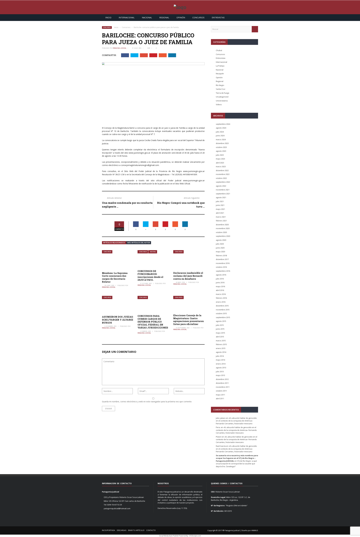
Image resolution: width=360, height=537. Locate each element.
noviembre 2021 (223, 189)
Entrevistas (218, 17)
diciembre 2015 (222, 305)
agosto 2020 (221, 240)
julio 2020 (220, 244)
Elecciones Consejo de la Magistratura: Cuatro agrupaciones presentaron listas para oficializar (188, 320)
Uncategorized (222, 96)
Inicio (108, 17)
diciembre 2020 (222, 224)
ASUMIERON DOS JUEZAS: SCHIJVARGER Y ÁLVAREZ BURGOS (117, 319)
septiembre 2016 (223, 271)
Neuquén (220, 73)
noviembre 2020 (223, 228)
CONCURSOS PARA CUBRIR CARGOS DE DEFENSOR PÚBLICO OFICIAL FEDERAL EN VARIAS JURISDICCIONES (153, 321)
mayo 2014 (220, 360)
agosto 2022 (221, 186)
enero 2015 (220, 348)
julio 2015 (220, 325)
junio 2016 (220, 282)
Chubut (219, 50)
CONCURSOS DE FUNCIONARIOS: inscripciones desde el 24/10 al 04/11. (150, 275)
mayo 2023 (220, 158)
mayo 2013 (220, 375)
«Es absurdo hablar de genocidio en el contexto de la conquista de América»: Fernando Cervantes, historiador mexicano (236, 421)
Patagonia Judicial (119, 48)
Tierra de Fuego (222, 93)
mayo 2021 (220, 209)
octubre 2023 (221, 147)
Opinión (180, 17)
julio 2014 (220, 356)
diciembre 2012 (222, 379)
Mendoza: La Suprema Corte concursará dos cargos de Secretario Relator (115, 277)
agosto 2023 (221, 151)
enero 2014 (220, 363)
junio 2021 (220, 205)
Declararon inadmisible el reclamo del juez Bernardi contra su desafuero (188, 275)
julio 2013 (220, 371)
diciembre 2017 (222, 259)
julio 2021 (220, 201)
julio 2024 (220, 131)
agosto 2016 (221, 274)
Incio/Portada (108, 530)
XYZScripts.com (195, 536)
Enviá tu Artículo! (136, 530)
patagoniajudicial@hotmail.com (117, 508)
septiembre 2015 (223, 317)
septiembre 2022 (223, 182)
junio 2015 (220, 329)
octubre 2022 (221, 178)
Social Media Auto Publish (168, 536)
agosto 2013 (221, 367)
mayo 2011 (220, 394)
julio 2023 (220, 155)
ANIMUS (254, 530)
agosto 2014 (221, 352)
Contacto (151, 530)
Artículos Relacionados (114, 242)
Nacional (147, 17)
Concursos (198, 17)
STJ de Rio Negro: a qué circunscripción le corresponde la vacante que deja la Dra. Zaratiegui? (236, 464)
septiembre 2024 (223, 124)
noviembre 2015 (223, 309)
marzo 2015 (221, 340)
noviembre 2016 (223, 263)
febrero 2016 (221, 298)
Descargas (121, 530)
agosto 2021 (221, 197)
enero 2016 (220, 302)
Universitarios (222, 100)
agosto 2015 (221, 321)
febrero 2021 (221, 220)
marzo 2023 (221, 166)
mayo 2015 (220, 333)
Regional (164, 17)
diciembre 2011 (222, 383)
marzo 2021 (221, 217)
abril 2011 (220, 398)
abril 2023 (220, 162)
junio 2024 (220, 135)
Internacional (127, 17)
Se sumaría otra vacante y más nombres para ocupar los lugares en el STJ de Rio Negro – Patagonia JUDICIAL (237, 458)
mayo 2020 (220, 251)
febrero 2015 (221, 344)
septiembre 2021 (223, 193)
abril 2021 (220, 213)
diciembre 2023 (222, 143)
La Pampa (220, 66)
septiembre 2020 (223, 236)
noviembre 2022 (223, 174)
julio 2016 (220, 278)
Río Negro (220, 85)
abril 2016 (220, 290)
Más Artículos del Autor (138, 242)
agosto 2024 (221, 128)
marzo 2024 (221, 139)
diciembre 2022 (222, 170)
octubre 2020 (221, 232)
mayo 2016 (220, 286)
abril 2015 (220, 336)
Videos (219, 104)
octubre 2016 (221, 267)
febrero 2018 (221, 255)
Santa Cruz (220, 89)
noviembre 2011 (223, 387)
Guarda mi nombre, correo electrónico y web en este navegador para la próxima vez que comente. (147, 401)
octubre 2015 (221, 313)
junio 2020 (220, 247)
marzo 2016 (221, 294)
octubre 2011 (221, 390)
